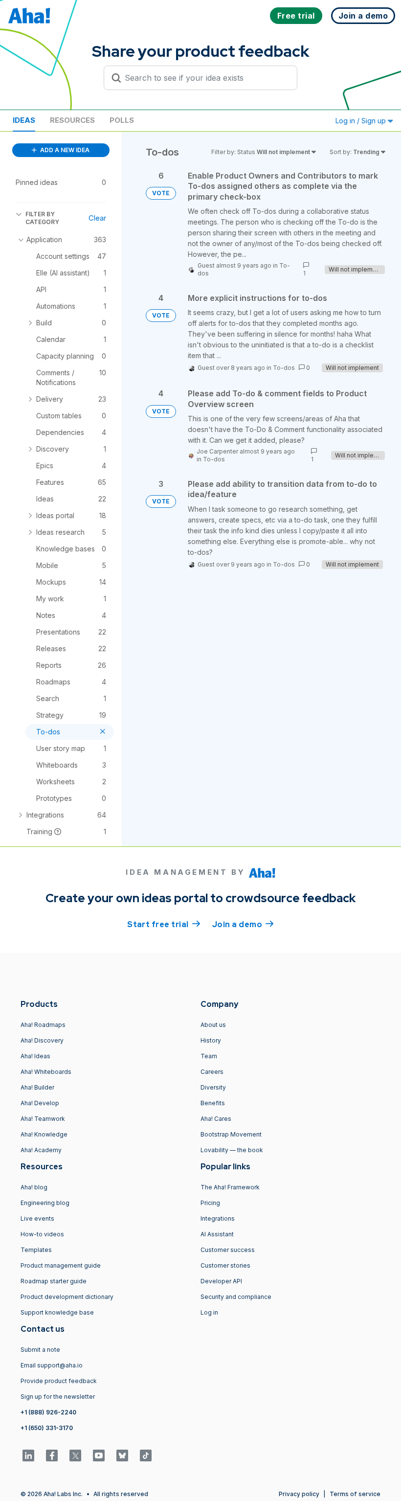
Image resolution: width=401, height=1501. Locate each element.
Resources (72, 120)
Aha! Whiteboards (46, 1071)
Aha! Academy (41, 1150)
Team (208, 1056)
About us (213, 1024)
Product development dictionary (67, 1296)
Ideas (24, 120)
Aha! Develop (40, 1103)
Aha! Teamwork (43, 1118)
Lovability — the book (231, 1150)
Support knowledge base (57, 1312)
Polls (122, 120)
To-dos (284, 367)
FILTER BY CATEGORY (42, 218)
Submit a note (40, 1349)
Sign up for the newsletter (58, 1396)
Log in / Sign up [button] (361, 120)
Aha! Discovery (42, 1040)
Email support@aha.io (52, 1365)
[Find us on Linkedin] (28, 1455)
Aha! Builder (37, 1087)
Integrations (217, 1218)
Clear (97, 218)
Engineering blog (45, 1202)
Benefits (212, 1103)
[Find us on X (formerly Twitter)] (75, 1455)
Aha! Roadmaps (43, 1024)
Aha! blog (34, 1187)
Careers (211, 1071)
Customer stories (225, 1265)
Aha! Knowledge (44, 1134)
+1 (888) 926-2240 (48, 1412)
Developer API (221, 1281)
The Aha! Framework (230, 1187)
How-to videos (42, 1234)
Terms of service (355, 1494)
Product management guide (61, 1265)
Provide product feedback (59, 1381)
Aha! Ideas (35, 1056)
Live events (37, 1218)
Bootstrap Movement (231, 1134)
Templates (36, 1249)
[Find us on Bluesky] (122, 1455)
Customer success (227, 1249)
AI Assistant (217, 1234)
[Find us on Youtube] (99, 1455)
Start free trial (163, 924)
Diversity (213, 1087)
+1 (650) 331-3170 (47, 1428)
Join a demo (243, 924)
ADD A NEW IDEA (64, 150)
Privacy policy (299, 1494)
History (210, 1040)
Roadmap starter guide (54, 1281)
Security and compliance (235, 1296)
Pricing (210, 1202)
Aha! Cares (215, 1118)
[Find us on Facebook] (52, 1455)
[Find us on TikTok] (146, 1455)
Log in (209, 1312)
